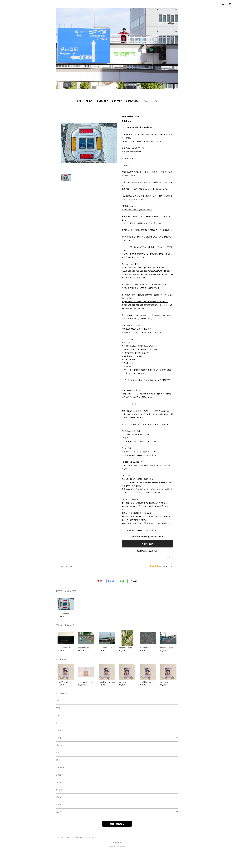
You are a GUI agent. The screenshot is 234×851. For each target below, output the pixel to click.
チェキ (58, 730)
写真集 (58, 805)
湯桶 (58, 760)
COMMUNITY (132, 101)
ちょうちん (60, 790)
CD (57, 701)
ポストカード (61, 745)
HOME (78, 101)
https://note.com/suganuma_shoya (137, 210)
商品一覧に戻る (117, 824)
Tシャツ (59, 723)
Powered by (114, 846)
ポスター (59, 797)
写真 (58, 753)
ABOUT (89, 101)
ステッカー (60, 767)
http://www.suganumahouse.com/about (139, 455)
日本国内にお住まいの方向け (147, 551)
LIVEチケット (61, 775)
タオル (58, 715)
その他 (58, 738)
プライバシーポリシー (65, 838)
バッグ (58, 812)
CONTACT (117, 101)
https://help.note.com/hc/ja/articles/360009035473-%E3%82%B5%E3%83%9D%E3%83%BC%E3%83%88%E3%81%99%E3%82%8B (147, 305)
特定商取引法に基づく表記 (85, 838)
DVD (58, 708)
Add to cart (147, 544)
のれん (58, 782)
